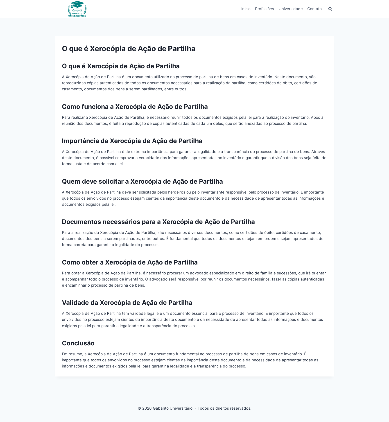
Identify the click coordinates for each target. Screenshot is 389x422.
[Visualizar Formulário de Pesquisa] (330, 9)
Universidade (290, 9)
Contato (314, 9)
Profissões (264, 9)
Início (246, 9)
